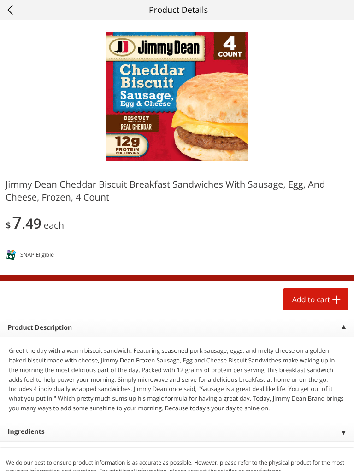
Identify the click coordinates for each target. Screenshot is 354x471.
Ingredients (26, 431)
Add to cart (311, 299)
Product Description (40, 327)
